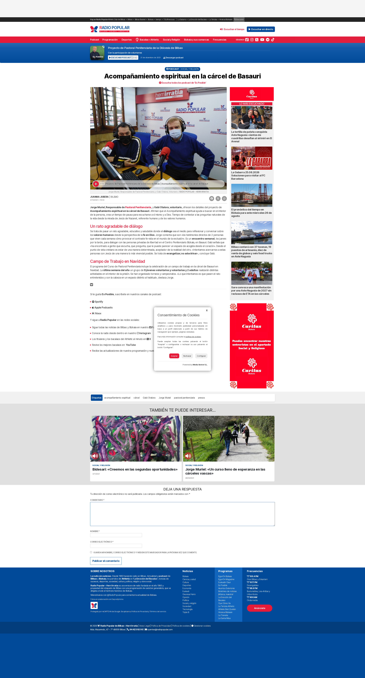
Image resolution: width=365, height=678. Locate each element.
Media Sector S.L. (200, 365)
